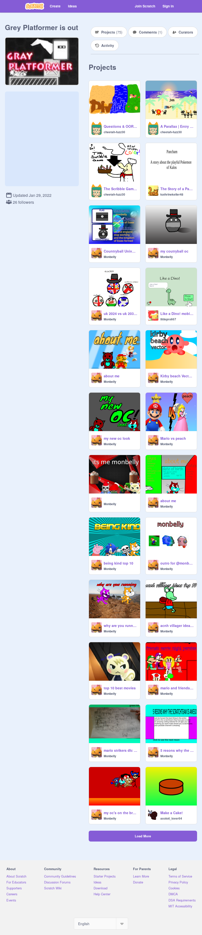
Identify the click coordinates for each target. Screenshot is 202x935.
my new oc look (117, 438)
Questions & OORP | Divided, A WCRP (120, 126)
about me (111, 375)
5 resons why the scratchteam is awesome (177, 750)
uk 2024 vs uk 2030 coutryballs (120, 313)
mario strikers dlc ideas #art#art (120, 750)
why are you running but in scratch (120, 625)
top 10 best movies (120, 687)
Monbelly (110, 257)
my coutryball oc (174, 251)
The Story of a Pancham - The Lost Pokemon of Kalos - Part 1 (177, 188)
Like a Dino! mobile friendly (177, 313)
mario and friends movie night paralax (177, 687)
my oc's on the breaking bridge (120, 812)
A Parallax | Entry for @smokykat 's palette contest (177, 126)
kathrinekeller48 (171, 194)
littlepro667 (168, 319)
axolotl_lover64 (171, 818)
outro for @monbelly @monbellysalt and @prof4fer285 (177, 563)
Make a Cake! (171, 812)
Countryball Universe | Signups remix (120, 251)
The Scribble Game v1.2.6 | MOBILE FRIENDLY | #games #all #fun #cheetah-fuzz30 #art (120, 188)
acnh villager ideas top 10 (177, 625)
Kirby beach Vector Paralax (177, 375)
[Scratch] (35, 6)
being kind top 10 (118, 563)
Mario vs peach (173, 438)
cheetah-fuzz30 (114, 132)
